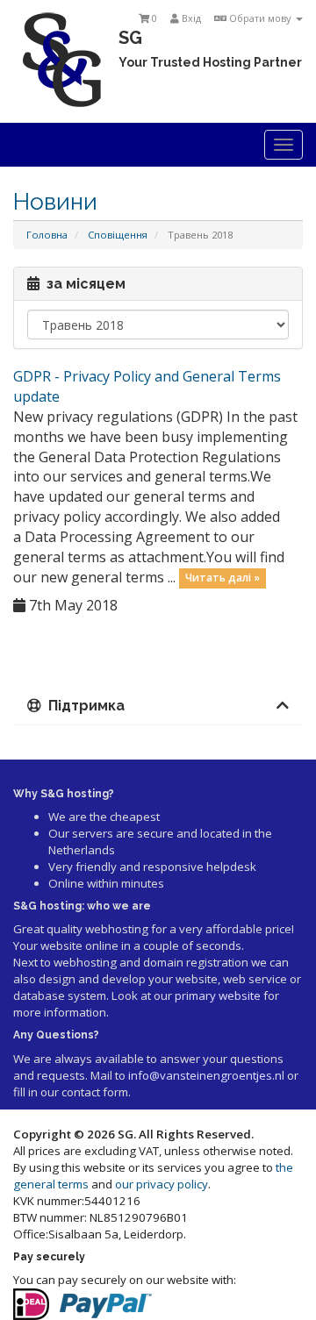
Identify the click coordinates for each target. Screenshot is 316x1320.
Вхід (190, 18)
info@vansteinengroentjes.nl (206, 1075)
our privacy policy (161, 1184)
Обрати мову (260, 18)
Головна (47, 234)
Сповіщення (117, 234)
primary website (218, 995)
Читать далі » (222, 578)
